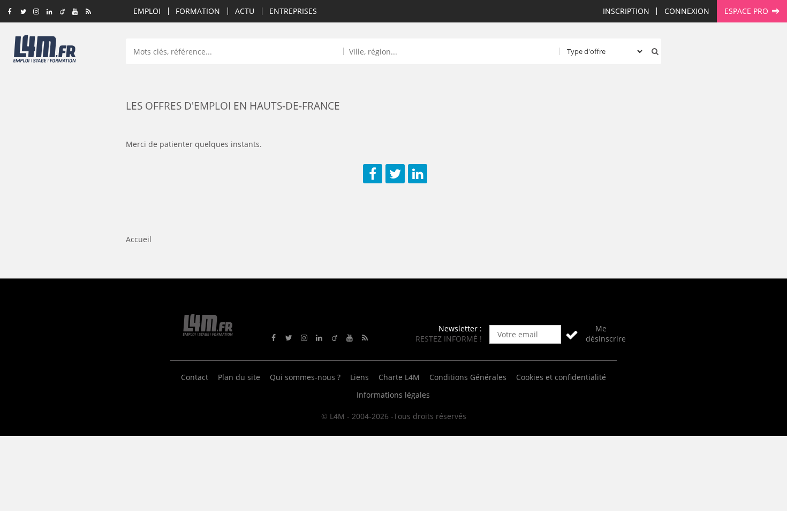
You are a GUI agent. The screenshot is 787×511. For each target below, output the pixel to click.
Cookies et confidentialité (561, 377)
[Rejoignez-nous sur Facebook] (10, 12)
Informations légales (393, 395)
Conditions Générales (467, 377)
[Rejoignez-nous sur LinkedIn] (49, 12)
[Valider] (571, 334)
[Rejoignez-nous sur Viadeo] (62, 12)
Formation (198, 11)
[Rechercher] (653, 51)
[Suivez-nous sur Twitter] (23, 12)
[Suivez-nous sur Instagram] (36, 12)
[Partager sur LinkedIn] (417, 173)
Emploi (147, 11)
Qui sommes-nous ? (305, 377)
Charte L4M (399, 377)
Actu (244, 11)
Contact (194, 377)
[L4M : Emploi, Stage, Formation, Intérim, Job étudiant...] (44, 52)
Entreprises (293, 11)
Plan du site (239, 377)
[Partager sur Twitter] (395, 173)
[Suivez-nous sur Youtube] (75, 12)
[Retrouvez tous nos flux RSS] (89, 12)
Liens (359, 377)
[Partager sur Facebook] (372, 173)
